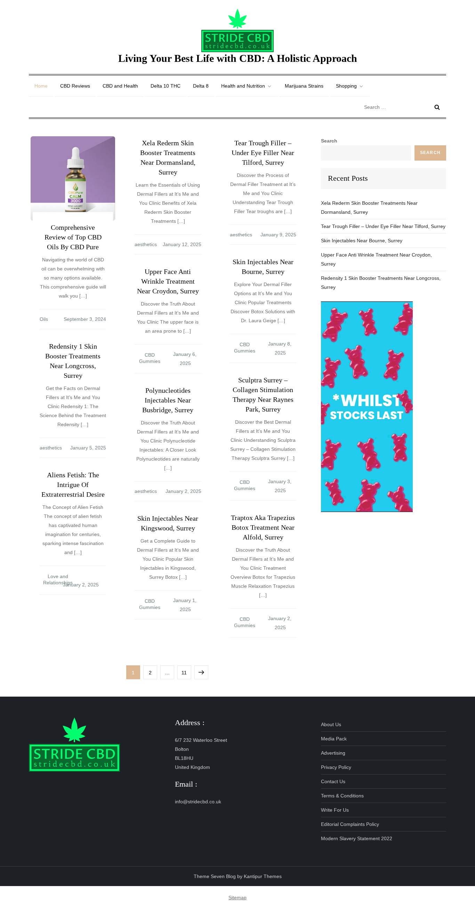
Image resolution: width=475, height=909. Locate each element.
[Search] (437, 107)
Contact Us (333, 781)
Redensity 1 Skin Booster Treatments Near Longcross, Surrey (381, 282)
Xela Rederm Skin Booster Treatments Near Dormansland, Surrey (369, 207)
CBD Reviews (75, 86)
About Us (331, 724)
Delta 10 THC (165, 86)
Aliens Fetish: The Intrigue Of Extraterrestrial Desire (73, 484)
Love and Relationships (58, 579)
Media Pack (334, 738)
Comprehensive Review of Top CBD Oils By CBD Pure (73, 237)
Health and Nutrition (243, 86)
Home (41, 86)
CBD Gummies (244, 348)
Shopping (346, 86)
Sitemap (237, 897)
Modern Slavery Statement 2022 (356, 838)
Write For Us (335, 810)
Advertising (333, 753)
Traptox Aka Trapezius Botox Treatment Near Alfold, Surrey (263, 527)
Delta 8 (201, 86)
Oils (44, 319)
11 (186, 672)
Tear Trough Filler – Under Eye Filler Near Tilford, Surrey (263, 152)
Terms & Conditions (342, 795)
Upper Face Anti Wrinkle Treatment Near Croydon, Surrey (168, 281)
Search (329, 141)
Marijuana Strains (304, 86)
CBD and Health (120, 86)
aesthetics (146, 244)
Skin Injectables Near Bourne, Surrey (361, 240)
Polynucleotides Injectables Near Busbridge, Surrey (167, 400)
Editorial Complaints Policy (350, 824)
